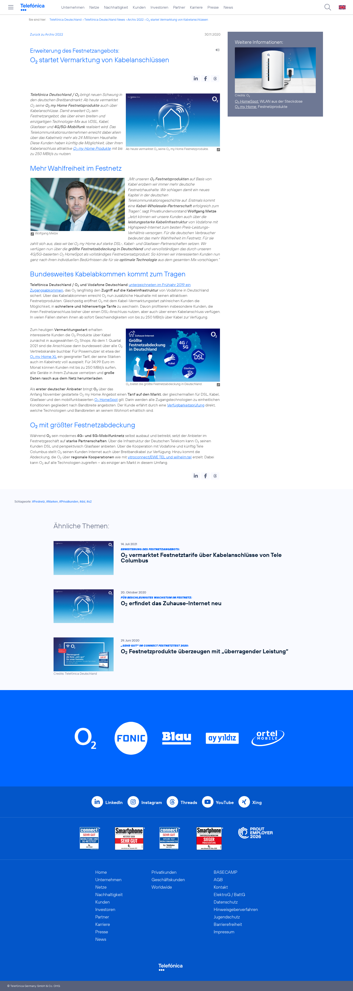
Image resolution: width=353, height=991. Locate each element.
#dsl (82, 501)
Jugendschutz (227, 917)
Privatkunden (164, 872)
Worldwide (162, 887)
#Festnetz (38, 501)
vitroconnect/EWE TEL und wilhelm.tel (160, 457)
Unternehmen (73, 7)
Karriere (196, 7)
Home (101, 872)
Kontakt (221, 887)
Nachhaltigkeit (116, 7)
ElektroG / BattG (229, 894)
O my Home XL (43, 356)
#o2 (89, 501)
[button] (196, 78)
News (228, 7)
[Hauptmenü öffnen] (11, 7)
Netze (94, 7)
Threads (189, 802)
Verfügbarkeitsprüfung (185, 405)
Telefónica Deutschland (65, 19)
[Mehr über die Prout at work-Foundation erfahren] (255, 838)
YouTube (225, 802)
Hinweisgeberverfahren (236, 909)
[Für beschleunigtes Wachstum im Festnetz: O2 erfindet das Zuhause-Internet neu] (174, 606)
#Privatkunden (68, 501)
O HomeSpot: (247, 101)
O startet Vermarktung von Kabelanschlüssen (177, 19)
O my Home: (246, 106)
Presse (213, 7)
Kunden (139, 7)
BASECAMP (225, 872)
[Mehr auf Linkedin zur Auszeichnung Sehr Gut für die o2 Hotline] (169, 838)
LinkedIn (114, 802)
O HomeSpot (106, 399)
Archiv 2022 (136, 19)
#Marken (52, 501)
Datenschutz (226, 902)
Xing (257, 802)
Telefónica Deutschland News (104, 19)
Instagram (151, 802)
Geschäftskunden (168, 879)
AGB (218, 879)
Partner (179, 7)
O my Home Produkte (92, 148)
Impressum (224, 932)
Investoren (159, 7)
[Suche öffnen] (328, 7)
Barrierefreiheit (228, 924)
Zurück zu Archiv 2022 (46, 34)
